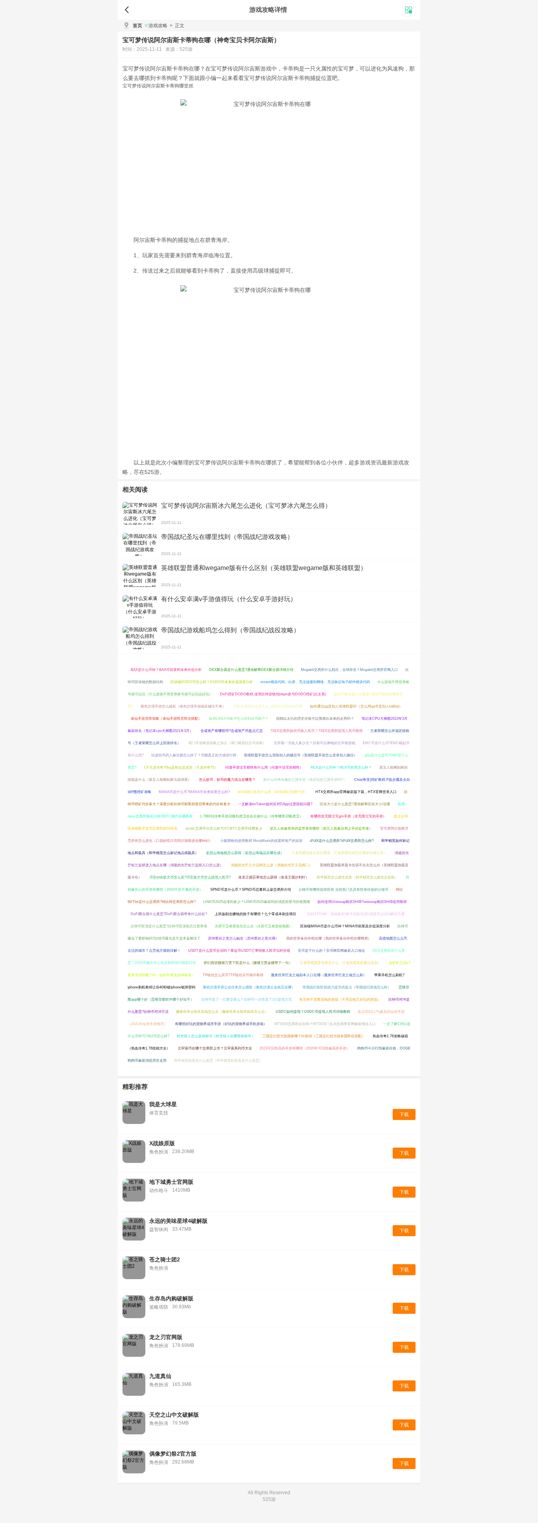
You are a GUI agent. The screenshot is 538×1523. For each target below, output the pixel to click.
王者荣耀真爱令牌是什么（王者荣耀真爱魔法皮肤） (340, 963)
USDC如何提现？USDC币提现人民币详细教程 (313, 1012)
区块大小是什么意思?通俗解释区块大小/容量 (355, 804)
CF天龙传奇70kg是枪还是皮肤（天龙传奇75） (181, 767)
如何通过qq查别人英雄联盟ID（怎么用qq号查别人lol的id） (356, 706)
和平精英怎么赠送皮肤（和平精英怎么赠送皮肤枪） (357, 877)
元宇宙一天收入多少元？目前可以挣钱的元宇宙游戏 (314, 743)
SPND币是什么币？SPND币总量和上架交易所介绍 (250, 890)
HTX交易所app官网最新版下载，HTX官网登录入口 (356, 792)
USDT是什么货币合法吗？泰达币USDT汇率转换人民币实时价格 (239, 951)
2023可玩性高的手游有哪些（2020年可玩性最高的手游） (305, 1048)
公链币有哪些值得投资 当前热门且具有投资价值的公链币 (343, 890)
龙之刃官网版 (165, 1337)
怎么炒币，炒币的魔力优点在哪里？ (227, 780)
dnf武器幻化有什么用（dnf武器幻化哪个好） (272, 792)
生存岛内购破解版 (171, 1298)
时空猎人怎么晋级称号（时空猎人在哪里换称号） (216, 1036)
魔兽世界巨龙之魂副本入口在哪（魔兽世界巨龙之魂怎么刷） (319, 975)
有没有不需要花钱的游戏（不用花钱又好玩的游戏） (340, 999)
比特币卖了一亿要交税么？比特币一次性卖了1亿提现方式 (246, 999)
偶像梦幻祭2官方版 (173, 1454)
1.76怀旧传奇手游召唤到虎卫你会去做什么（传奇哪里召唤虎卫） (251, 816)
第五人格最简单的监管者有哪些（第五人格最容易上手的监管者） (321, 828)
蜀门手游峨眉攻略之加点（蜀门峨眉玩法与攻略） (227, 743)
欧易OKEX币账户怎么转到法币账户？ (239, 719)
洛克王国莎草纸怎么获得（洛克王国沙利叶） (273, 877)
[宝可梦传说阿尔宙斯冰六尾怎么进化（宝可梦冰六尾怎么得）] (139, 513)
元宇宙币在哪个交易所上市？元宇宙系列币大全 (215, 1048)
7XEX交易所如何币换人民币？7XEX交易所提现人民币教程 (316, 731)
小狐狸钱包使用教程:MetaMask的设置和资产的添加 (261, 841)
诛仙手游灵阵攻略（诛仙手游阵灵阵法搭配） (166, 719)
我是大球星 (163, 1104)
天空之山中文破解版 (174, 1415)
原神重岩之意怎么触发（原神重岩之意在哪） (243, 938)
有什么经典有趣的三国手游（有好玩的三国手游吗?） (305, 780)
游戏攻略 (157, 25)
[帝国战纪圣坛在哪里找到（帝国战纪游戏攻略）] (139, 544)
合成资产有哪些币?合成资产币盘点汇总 (231, 731)
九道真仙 (160, 1376)
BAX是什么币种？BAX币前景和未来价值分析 (166, 670)
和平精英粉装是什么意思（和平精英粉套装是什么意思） (218, 1060)
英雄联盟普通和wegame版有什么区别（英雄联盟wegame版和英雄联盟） (264, 568)
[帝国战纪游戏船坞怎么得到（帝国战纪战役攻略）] (139, 637)
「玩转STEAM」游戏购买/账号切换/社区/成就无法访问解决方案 (354, 914)
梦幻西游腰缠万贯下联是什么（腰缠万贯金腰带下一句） (248, 963)
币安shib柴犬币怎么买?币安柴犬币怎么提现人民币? (190, 877)
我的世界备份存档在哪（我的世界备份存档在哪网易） (328, 938)
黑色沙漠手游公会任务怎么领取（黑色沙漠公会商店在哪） (249, 987)
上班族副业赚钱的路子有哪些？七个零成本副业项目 (255, 914)
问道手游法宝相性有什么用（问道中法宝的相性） (264, 767)
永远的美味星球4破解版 (178, 1221)
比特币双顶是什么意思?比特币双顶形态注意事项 (169, 926)
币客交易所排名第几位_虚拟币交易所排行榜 (267, 706)
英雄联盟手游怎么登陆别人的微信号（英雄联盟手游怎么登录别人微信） (300, 755)
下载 (404, 1114)
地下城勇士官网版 (171, 1182)
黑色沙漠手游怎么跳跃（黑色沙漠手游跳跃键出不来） (183, 706)
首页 (137, 25)
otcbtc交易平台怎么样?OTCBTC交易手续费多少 (223, 828)
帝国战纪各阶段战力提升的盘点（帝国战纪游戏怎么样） (346, 987)
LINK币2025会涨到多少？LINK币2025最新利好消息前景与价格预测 (256, 902)
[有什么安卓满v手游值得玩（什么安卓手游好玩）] (139, 606)
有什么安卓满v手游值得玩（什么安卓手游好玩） (229, 599)
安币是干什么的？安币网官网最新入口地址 (331, 951)
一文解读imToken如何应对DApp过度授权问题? (275, 804)
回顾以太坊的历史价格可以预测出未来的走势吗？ (315, 719)
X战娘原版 (162, 1143)
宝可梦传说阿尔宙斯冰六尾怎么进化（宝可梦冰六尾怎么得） (246, 505)
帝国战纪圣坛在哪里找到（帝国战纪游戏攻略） (227, 536)
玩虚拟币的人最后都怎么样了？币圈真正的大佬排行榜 (193, 755)
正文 (177, 25)
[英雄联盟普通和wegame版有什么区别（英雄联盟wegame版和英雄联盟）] (139, 575)
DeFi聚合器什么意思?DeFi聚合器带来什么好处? (169, 914)
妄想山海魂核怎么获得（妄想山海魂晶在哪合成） (245, 853)
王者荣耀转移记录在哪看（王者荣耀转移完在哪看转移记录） (339, 853)
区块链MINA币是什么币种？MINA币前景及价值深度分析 (345, 926)
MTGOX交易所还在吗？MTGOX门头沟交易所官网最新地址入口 (325, 1024)
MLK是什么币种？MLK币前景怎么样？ (341, 767)
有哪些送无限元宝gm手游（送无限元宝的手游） (348, 816)
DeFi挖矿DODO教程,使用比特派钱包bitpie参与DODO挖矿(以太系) (273, 694)
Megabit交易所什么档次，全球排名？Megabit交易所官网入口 (349, 670)
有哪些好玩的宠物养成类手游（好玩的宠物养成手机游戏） (221, 1024)
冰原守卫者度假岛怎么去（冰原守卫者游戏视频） (254, 926)
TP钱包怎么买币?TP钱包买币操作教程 (232, 975)
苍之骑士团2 (164, 1259)
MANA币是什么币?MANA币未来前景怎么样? (194, 792)
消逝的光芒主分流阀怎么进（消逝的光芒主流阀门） (271, 865)
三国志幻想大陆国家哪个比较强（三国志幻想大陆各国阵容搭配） (313, 1036)
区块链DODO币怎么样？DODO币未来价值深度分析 (212, 682)
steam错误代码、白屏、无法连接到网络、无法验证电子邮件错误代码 (315, 682)
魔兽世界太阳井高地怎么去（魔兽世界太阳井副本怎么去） (222, 1012)
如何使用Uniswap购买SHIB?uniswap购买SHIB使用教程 (362, 902)
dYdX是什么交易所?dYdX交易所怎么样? (342, 841)
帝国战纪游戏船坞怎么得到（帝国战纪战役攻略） (230, 630)
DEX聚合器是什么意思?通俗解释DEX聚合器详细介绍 (251, 670)
